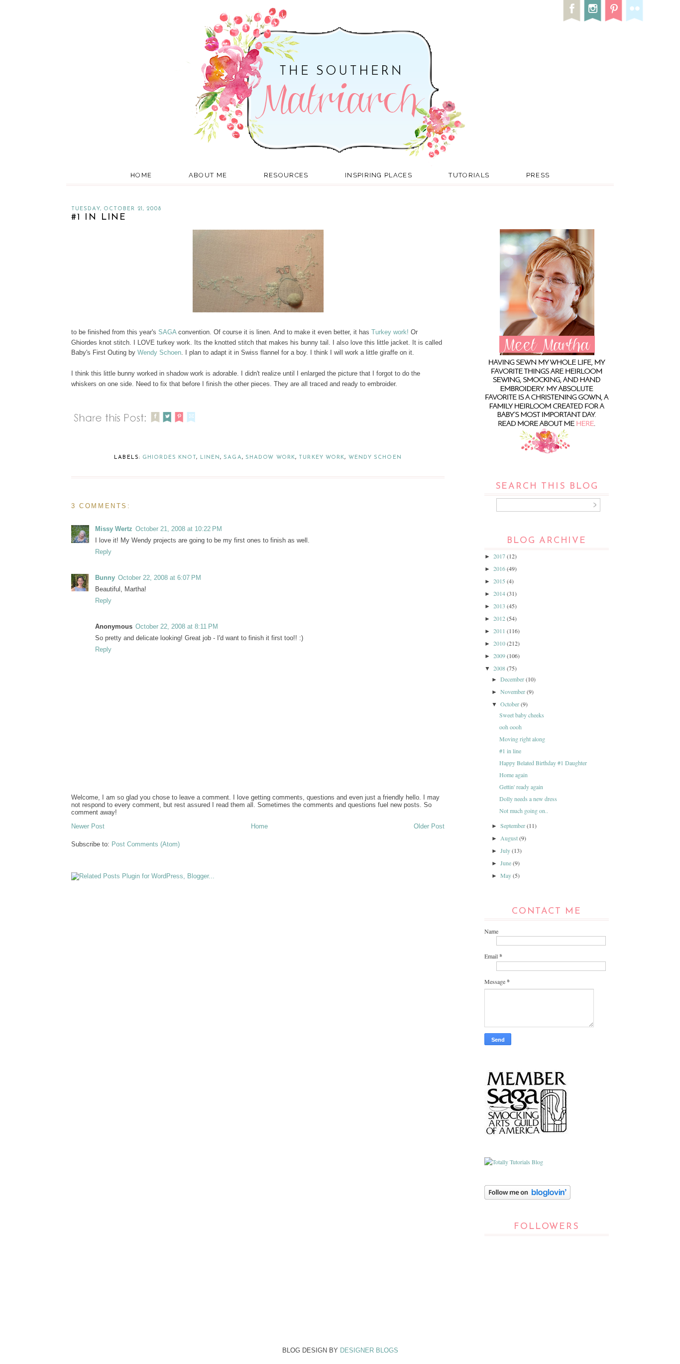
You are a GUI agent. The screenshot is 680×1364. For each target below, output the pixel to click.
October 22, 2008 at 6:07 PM (159, 577)
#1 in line (510, 751)
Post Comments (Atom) (146, 844)
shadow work (270, 457)
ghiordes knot (169, 457)
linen (210, 457)
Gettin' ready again (521, 787)
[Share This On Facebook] (155, 423)
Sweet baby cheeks (521, 715)
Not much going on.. (523, 811)
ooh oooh (510, 727)
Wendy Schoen (159, 352)
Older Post (429, 826)
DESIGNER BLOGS (369, 1350)
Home (141, 175)
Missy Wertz (113, 529)
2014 (500, 593)
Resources (286, 175)
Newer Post (88, 826)
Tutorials (469, 175)
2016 (500, 568)
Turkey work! (390, 332)
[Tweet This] (167, 423)
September (513, 825)
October (510, 704)
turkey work (321, 457)
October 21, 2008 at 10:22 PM (178, 529)
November (513, 691)
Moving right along (522, 739)
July (506, 850)
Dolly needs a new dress (528, 799)
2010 (500, 643)
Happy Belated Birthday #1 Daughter (543, 763)
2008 (500, 668)
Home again (513, 775)
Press (538, 175)
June (506, 863)
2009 (500, 656)
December (513, 679)
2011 (500, 631)
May (506, 875)
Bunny (105, 577)
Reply (103, 551)
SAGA (167, 332)
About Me (208, 175)
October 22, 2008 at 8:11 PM (176, 626)
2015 (500, 581)
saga (232, 457)
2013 (500, 606)
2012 (500, 618)
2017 (500, 556)
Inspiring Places (378, 175)
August (509, 838)
